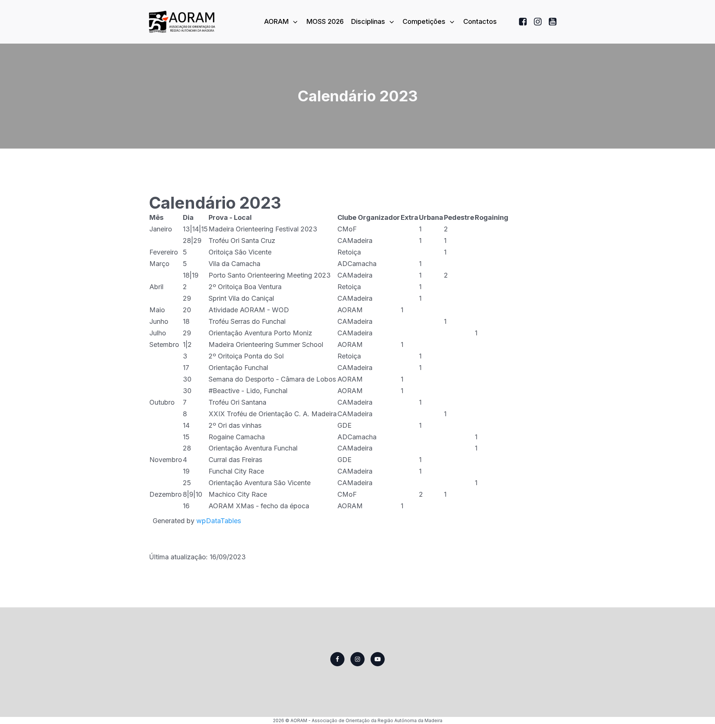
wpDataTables (218, 521)
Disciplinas (368, 21)
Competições (424, 21)
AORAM (276, 21)
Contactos (480, 21)
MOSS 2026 (325, 21)
